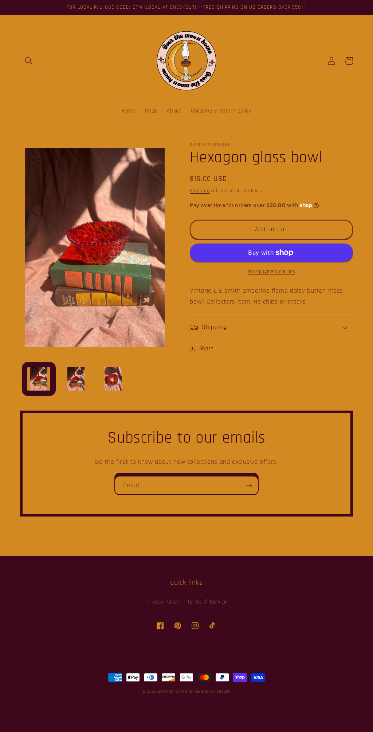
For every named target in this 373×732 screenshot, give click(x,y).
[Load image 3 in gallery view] (113, 378)
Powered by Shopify (212, 691)
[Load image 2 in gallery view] (76, 378)
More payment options (271, 272)
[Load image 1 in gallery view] (38, 378)
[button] (29, 61)
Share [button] (206, 348)
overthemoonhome (175, 691)
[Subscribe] (249, 485)
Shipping (199, 191)
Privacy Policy (162, 601)
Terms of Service (207, 601)
